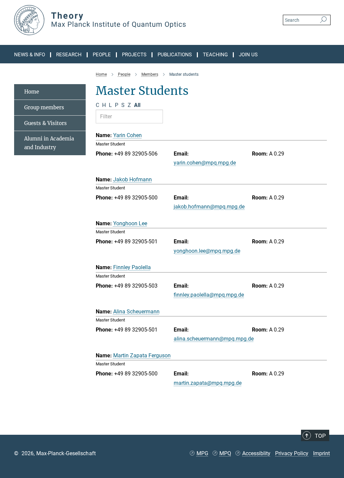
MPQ (225, 453)
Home (31, 91)
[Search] (323, 20)
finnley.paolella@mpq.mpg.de (209, 295)
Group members (44, 107)
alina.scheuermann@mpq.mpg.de (214, 339)
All (137, 105)
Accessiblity (256, 453)
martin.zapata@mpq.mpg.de (208, 383)
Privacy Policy (291, 453)
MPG (202, 453)
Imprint (321, 453)
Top (320, 435)
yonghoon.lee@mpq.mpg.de (207, 251)
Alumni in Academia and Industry (49, 143)
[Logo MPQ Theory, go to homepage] (140, 20)
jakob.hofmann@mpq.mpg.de (209, 206)
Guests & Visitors (45, 123)
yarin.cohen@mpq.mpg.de (205, 163)
